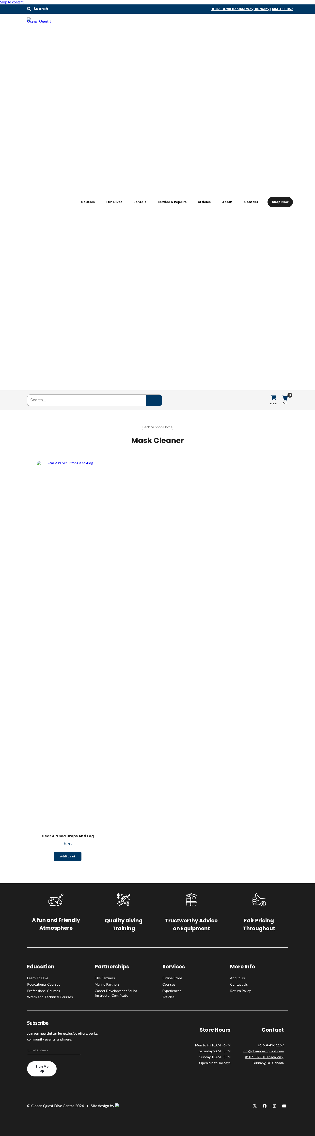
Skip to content (11, 2)
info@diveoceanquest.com (263, 1051)
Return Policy (240, 991)
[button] (37, 9)
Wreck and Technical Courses (50, 997)
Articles (204, 202)
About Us (237, 978)
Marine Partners (107, 984)
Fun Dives (114, 202)
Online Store (172, 978)
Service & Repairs (172, 202)
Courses (88, 202)
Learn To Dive (37, 978)
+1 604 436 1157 (271, 1045)
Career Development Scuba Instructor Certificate (116, 993)
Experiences (171, 991)
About (227, 202)
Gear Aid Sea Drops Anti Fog (68, 836)
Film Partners (105, 978)
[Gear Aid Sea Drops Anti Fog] (67, 463)
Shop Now (280, 202)
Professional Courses (43, 991)
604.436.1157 (282, 9)
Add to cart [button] (67, 856)
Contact (251, 202)
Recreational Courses (43, 984)
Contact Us (239, 984)
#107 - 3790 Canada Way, (264, 1057)
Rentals (140, 202)
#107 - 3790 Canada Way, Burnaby (240, 9)
